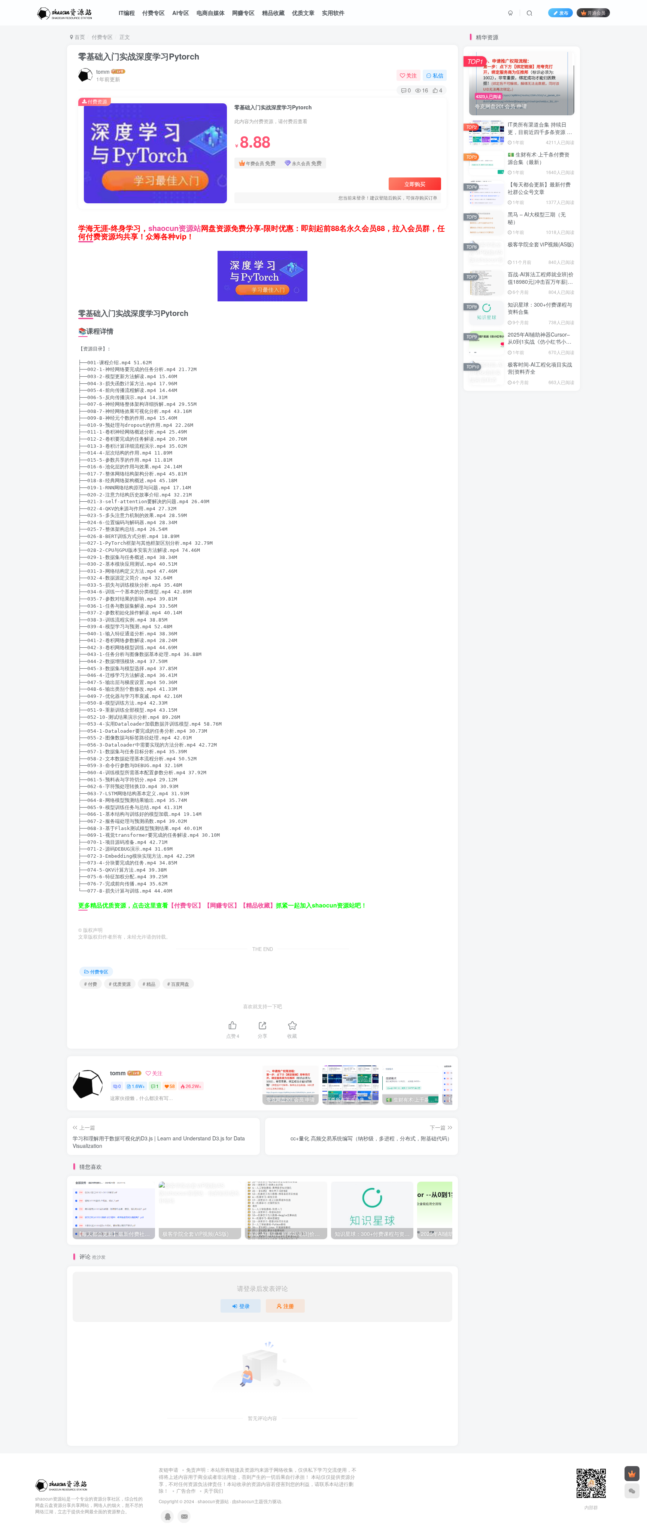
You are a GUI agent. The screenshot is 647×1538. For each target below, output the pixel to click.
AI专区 (180, 13)
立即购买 (414, 184)
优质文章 (303, 13)
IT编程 (127, 13)
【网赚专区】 (222, 905)
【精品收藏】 (258, 905)
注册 (288, 1306)
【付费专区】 (186, 905)
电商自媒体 (211, 13)
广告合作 (186, 1490)
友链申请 (168, 1469)
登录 (244, 1306)
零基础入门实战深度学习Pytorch (138, 56)
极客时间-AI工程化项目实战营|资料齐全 (540, 368)
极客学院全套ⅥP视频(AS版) (541, 244)
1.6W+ (138, 1086)
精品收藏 (273, 13)
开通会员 (596, 12)
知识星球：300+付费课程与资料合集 (540, 308)
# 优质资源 (120, 984)
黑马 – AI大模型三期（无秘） (537, 217)
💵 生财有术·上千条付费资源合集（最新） (538, 158)
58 (172, 1086)
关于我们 (213, 1490)
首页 (79, 36)
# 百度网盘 (178, 984)
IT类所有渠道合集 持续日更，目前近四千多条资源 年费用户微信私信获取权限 (540, 132)
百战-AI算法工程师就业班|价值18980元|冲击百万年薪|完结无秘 (541, 281)
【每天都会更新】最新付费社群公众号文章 (539, 187)
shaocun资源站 (174, 227)
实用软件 (333, 13)
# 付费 (90, 984)
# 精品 (149, 984)
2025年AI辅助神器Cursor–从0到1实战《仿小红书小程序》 (539, 342)
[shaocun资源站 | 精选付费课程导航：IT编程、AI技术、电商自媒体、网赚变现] (61, 1483)
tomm (103, 71)
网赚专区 (243, 13)
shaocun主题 (250, 1501)
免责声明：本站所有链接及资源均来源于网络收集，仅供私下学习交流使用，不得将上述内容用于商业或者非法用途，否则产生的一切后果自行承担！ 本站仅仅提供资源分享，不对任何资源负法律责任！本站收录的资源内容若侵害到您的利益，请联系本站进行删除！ (257, 1480)
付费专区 (153, 13)
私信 (438, 75)
